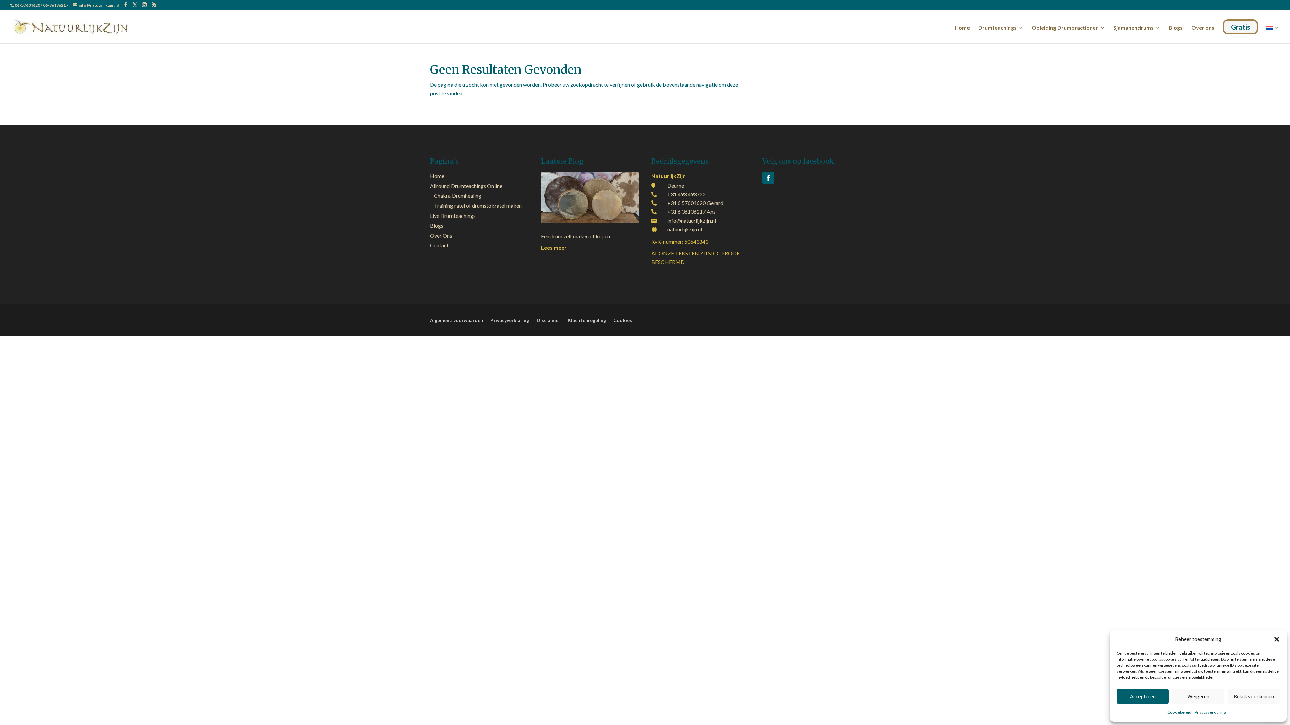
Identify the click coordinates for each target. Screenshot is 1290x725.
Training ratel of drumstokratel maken (478, 205)
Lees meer (554, 247)
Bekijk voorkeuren (1254, 696)
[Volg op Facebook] (768, 178)
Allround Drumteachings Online (466, 186)
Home (962, 28)
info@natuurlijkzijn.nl (691, 220)
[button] (1276, 639)
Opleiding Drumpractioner (1065, 28)
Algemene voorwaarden (456, 320)
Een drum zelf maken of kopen (575, 236)
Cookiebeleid (1179, 712)
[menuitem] (1272, 33)
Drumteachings (997, 28)
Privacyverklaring (1210, 712)
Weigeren (1198, 696)
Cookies (622, 320)
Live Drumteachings (453, 215)
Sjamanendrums (1133, 28)
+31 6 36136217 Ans (691, 211)
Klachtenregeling (587, 320)
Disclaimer (548, 320)
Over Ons (441, 235)
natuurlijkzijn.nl (684, 229)
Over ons (1202, 28)
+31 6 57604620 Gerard (695, 203)
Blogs (1176, 28)
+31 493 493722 (686, 194)
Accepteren (1143, 696)
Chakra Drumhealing (457, 195)
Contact (439, 245)
